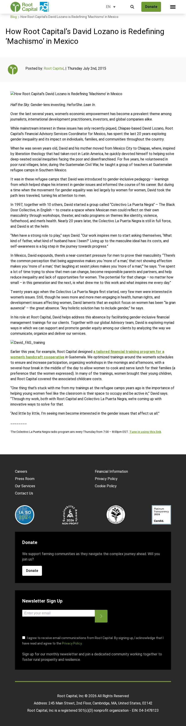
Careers (21, 471)
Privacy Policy (106, 479)
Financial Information (111, 471)
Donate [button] (151, 7)
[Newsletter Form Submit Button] (101, 616)
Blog (13, 17)
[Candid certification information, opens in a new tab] (161, 514)
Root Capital (54, 68)
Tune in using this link (145, 431)
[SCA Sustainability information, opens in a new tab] (70, 514)
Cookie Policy (106, 486)
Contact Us (24, 493)
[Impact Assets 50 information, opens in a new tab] (24, 514)
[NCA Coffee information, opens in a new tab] (115, 514)
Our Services (25, 486)
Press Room (24, 479)
